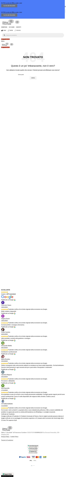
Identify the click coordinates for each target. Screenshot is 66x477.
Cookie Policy (14, 436)
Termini (3, 440)
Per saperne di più (11, 420)
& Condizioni (9, 440)
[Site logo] (8, 22)
